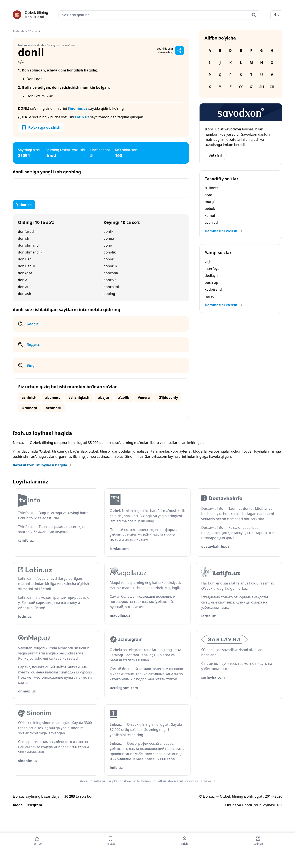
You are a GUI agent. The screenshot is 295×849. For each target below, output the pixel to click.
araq (208, 194)
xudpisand (213, 289)
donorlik (110, 266)
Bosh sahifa (20, 31)
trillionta (212, 187)
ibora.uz (86, 781)
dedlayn (211, 275)
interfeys (212, 268)
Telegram (34, 805)
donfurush (26, 231)
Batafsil (215, 155)
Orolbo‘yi (29, 407)
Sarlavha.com (156, 456)
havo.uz (209, 781)
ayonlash (212, 222)
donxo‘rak (111, 286)
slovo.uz (129, 781)
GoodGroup (252, 805)
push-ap (211, 282)
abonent (52, 397)
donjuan (25, 259)
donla (22, 279)
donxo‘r (109, 279)
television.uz (146, 781)
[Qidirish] (254, 14)
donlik (108, 231)
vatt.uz (162, 781)
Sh (261, 86)
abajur (103, 397)
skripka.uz (114, 781)
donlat (23, 286)
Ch (272, 86)
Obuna (230, 805)
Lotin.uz (82, 117)
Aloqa (18, 805)
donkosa (25, 273)
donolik (109, 252)
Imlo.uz (117, 456)
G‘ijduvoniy (168, 397)
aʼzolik (123, 397)
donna (108, 238)
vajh (208, 261)
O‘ (241, 86)
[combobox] (159, 14)
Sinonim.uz (77, 108)
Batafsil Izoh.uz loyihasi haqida (40, 465)
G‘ (251, 86)
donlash (24, 293)
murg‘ (209, 201)
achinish (29, 397)
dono (107, 245)
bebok (210, 208)
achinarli (53, 407)
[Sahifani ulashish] (179, 50)
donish (23, 238)
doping (109, 293)
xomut (210, 215)
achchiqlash (78, 397)
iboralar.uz (176, 781)
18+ (279, 805)
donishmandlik (30, 252)
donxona (110, 273)
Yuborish (24, 204)
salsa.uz (99, 781)
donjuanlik (26, 266)
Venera (144, 397)
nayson (211, 296)
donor (108, 259)
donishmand (28, 245)
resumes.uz (193, 781)
